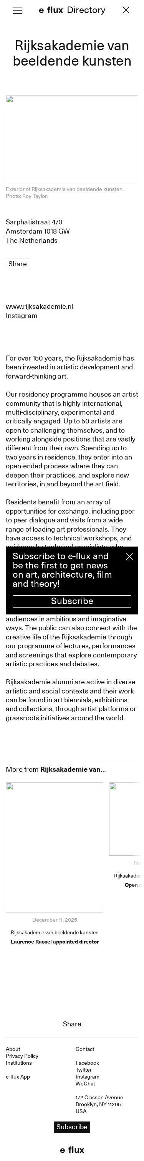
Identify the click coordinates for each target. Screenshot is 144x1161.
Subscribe (72, 601)
